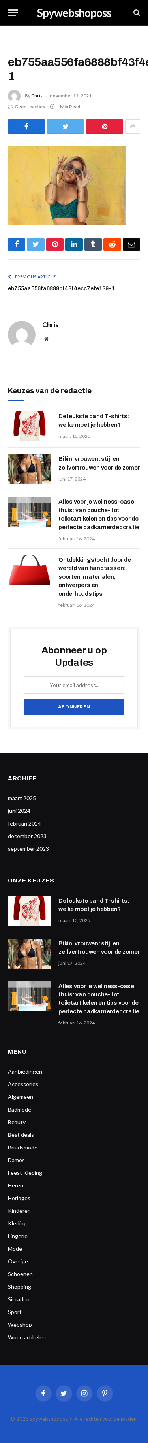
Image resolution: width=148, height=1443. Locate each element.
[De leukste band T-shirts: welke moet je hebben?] (29, 426)
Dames (16, 1160)
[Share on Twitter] (65, 126)
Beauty (17, 1122)
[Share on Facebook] (26, 126)
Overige (18, 1261)
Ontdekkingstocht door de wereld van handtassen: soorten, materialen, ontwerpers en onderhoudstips (94, 577)
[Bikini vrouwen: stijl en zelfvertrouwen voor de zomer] (29, 469)
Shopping (19, 1286)
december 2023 (27, 836)
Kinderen (19, 1210)
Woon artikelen (27, 1337)
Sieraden (19, 1299)
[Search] (136, 13)
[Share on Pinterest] (104, 126)
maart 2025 (22, 798)
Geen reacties (30, 107)
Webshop (20, 1324)
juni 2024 (19, 810)
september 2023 (28, 848)
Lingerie (18, 1236)
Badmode (19, 1109)
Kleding (17, 1223)
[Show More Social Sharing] (132, 126)
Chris (37, 95)
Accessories (23, 1084)
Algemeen (20, 1096)
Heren (15, 1185)
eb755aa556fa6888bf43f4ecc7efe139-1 (61, 289)
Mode (15, 1248)
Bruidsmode (22, 1147)
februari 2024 (24, 823)
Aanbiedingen (25, 1071)
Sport (15, 1312)
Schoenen (20, 1274)
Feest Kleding (25, 1172)
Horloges (19, 1198)
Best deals (21, 1134)
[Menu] (13, 13)
